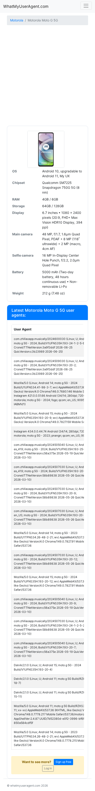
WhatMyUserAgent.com (25, 6)
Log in (48, 768)
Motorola (16, 20)
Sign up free (63, 762)
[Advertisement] (47, 75)
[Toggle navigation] (86, 6)
